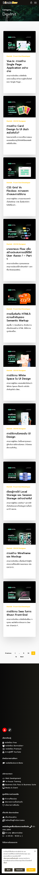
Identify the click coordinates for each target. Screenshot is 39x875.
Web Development (13, 778)
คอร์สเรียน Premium (13, 749)
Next (22, 657)
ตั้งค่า (5, 863)
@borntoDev (17, 833)
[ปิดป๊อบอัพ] (35, 851)
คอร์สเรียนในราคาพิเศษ (14, 763)
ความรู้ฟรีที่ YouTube (12, 752)
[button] (35, 3)
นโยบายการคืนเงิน (12, 805)
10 (28, 653)
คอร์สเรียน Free (10, 742)
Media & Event (11, 787)
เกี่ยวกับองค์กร (10, 817)
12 (16, 657)
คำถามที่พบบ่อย (10, 798)
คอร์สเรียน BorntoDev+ (14, 745)
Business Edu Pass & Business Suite (20, 784)
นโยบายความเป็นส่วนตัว (13, 802)
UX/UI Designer (19, 121)
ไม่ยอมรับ (19, 870)
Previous (8, 653)
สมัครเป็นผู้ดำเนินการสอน (15, 820)
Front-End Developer (21, 56)
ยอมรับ (31, 870)
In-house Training (13, 781)
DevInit (9, 56)
